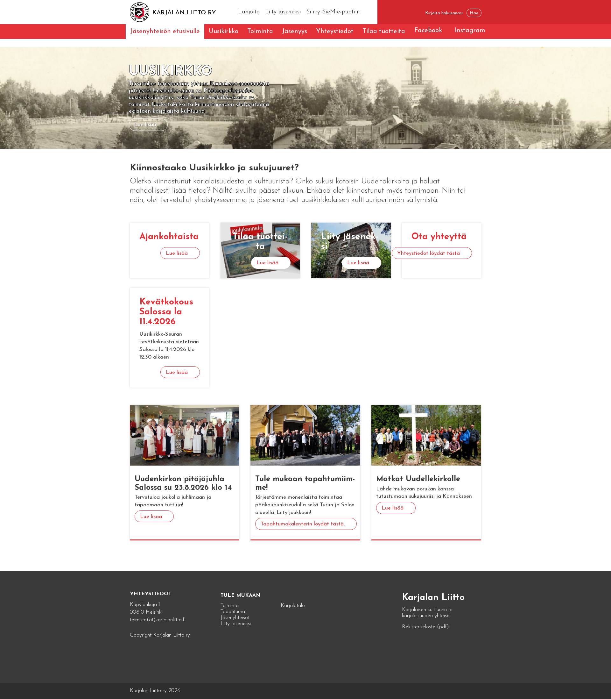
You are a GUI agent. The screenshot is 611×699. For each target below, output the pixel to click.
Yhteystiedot (335, 31)
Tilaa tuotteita (383, 31)
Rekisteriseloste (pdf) (425, 627)
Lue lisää (145, 124)
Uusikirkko (223, 31)
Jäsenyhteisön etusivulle (165, 31)
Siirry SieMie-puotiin (333, 12)
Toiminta (260, 31)
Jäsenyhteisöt (235, 617)
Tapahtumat (234, 611)
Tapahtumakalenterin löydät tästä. (303, 524)
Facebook (428, 30)
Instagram (470, 30)
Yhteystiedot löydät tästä (428, 253)
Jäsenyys (294, 31)
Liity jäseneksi (283, 12)
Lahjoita (249, 12)
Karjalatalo (293, 605)
